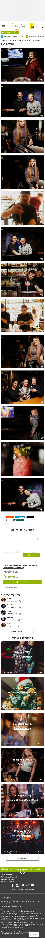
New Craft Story (22, 835)
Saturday (10, 605)
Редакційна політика (16, 934)
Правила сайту (24, 932)
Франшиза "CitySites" (8, 879)
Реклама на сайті (7, 875)
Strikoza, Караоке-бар (10, 815)
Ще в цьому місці (17, 631)
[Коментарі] (8, 523)
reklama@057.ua (6, 903)
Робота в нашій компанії (9, 877)
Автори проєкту (29, 889)
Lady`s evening (22, 728)
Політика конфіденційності (10, 932)
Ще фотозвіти (22, 858)
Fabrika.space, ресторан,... (11, 744)
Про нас (13, 889)
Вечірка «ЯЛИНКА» (22, 656)
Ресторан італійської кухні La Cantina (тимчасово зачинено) (20, 566)
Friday (9, 598)
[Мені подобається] (5, 523)
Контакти (20, 889)
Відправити (32, 555)
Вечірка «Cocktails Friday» (22, 692)
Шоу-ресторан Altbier (10, 672)
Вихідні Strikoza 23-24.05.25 (22, 800)
